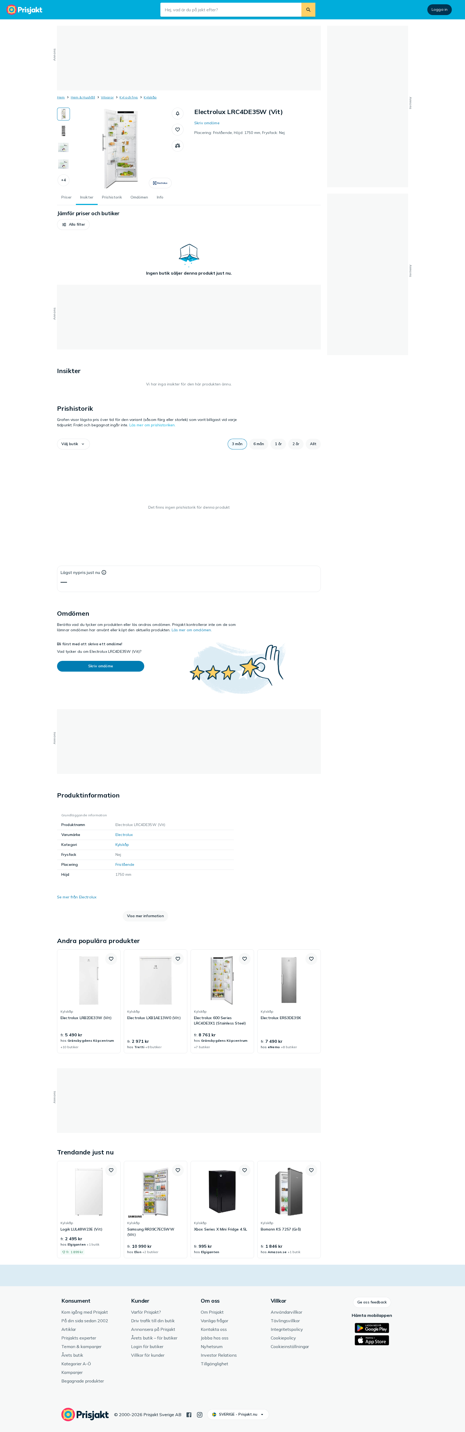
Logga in (440, 9)
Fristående (124, 864)
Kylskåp (150, 97)
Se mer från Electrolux (76, 897)
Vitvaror (107, 97)
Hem (61, 97)
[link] (89, 1001)
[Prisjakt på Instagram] (199, 1414)
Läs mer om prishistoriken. (152, 425)
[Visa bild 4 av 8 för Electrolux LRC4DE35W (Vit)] (63, 164)
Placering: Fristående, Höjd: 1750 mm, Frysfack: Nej (239, 132)
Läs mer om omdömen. (192, 630)
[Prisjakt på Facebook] (189, 1414)
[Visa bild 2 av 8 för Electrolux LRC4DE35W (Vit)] (63, 130)
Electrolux (124, 834)
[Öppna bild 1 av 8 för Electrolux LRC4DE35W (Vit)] (121, 148)
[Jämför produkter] (178, 146)
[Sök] (308, 10)
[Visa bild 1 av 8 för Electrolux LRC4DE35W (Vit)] (63, 114)
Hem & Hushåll (83, 97)
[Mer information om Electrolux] (160, 183)
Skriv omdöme (207, 122)
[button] (63, 180)
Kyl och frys (128, 97)
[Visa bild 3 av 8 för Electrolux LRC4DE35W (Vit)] (63, 147)
